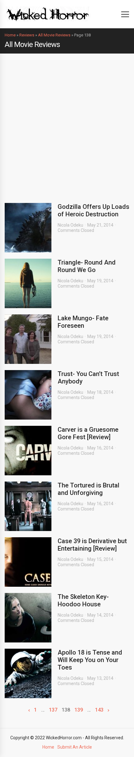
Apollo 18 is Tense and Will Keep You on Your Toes (90, 660)
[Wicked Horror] (48, 14)
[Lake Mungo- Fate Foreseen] (28, 339)
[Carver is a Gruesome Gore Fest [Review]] (28, 450)
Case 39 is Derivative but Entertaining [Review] (92, 544)
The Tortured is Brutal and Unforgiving (88, 489)
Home (10, 35)
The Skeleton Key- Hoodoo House (83, 600)
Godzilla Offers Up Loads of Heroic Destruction (93, 210)
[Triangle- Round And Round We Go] (28, 283)
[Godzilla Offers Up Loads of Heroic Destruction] (28, 227)
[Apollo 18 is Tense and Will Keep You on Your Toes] (28, 673)
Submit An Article (74, 747)
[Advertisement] (67, 123)
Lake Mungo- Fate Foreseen (83, 321)
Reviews (26, 35)
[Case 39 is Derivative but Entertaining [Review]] (28, 562)
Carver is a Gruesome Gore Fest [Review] (88, 433)
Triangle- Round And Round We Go (87, 266)
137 (53, 710)
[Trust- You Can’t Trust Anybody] (28, 395)
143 (99, 710)
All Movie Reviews (54, 35)
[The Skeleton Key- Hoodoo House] (28, 617)
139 (78, 710)
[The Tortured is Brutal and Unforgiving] (28, 506)
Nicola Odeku (70, 225)
